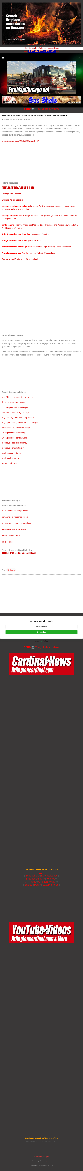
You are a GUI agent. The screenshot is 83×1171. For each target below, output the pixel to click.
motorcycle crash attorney (13, 448)
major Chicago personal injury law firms (19, 417)
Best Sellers (29, 48)
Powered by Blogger (41, 1157)
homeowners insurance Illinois (15, 517)
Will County (11, 570)
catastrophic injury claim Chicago (16, 427)
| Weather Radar (22, 240)
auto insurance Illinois (11, 535)
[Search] (80, 58)
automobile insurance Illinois (14, 529)
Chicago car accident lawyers (14, 438)
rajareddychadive (46, 1161)
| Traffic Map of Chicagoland (20, 259)
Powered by (36, 641)
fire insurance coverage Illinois (15, 510)
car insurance (7, 542)
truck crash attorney (10, 458)
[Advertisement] (41, 161)
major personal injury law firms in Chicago (20, 422)
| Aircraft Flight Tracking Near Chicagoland (36, 247)
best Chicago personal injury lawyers (17, 397)
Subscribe (41, 632)
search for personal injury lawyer (16, 412)
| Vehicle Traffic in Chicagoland (28, 253)
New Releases (40, 48)
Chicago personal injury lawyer (15, 407)
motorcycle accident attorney (14, 443)
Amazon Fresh (53, 48)
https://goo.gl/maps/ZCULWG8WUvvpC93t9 (20, 141)
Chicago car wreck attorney (13, 433)
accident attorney (9, 463)
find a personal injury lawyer (14, 402)
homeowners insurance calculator (16, 523)
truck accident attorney (12, 453)
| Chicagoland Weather (26, 234)
